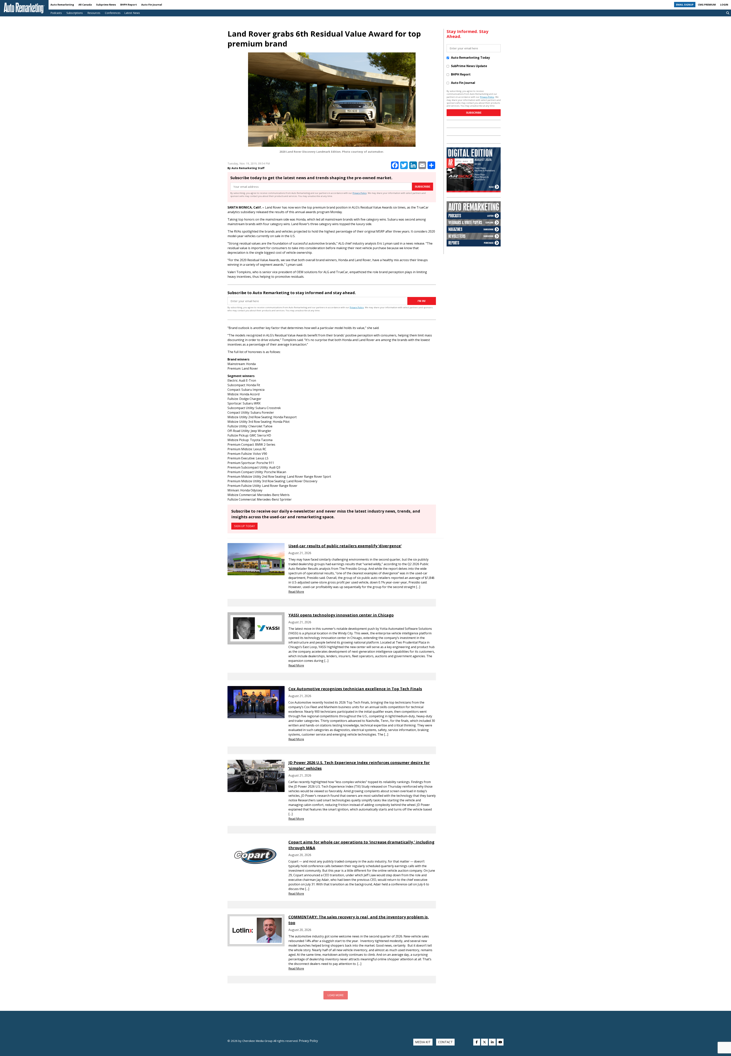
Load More (336, 995)
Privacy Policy (360, 193)
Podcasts (56, 13)
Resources (93, 13)
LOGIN (724, 4)
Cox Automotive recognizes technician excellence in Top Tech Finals (355, 688)
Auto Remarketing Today (470, 57)
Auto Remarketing (62, 4)
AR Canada (85, 4)
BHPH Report (128, 4)
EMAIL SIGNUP (684, 4)
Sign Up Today (244, 526)
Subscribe (422, 186)
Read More (296, 591)
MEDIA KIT (423, 1042)
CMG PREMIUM (707, 4)
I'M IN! (422, 301)
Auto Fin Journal (151, 4)
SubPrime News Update (469, 66)
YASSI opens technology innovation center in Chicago (341, 615)
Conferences (113, 13)
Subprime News (106, 4)
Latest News (132, 13)
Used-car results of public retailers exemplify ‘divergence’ (344, 545)
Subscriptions (74, 13)
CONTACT (445, 1042)
